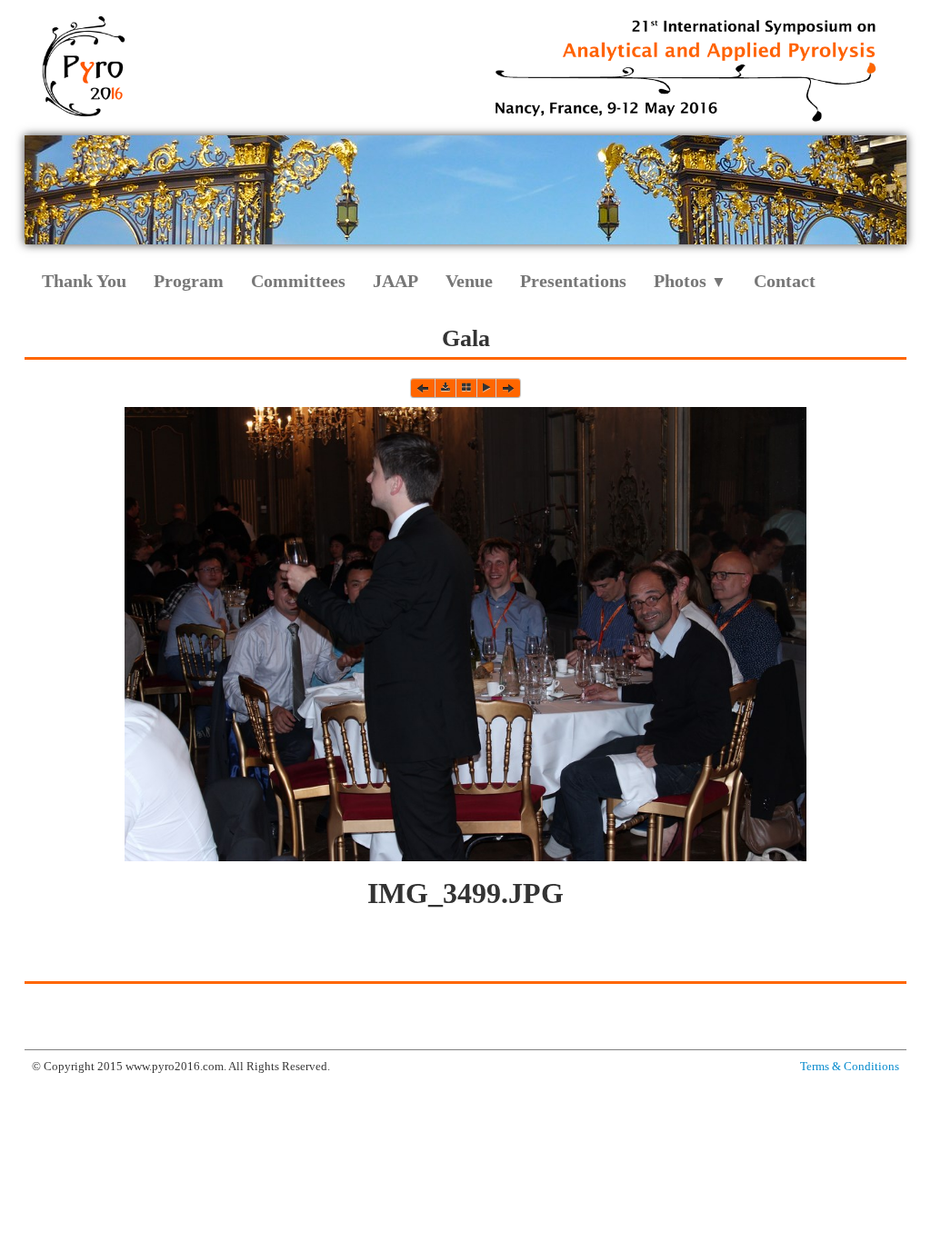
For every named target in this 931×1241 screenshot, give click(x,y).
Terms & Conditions (849, 1066)
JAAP (395, 281)
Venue (469, 281)
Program (189, 281)
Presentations (573, 281)
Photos (690, 281)
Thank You (84, 281)
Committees (298, 281)
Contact (785, 281)
